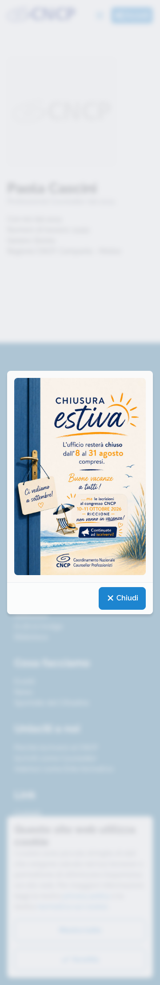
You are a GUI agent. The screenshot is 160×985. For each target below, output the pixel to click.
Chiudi (126, 598)
